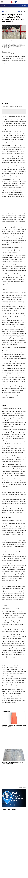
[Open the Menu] (2, 2)
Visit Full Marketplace (22, 711)
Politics (4, 11)
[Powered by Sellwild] (24, 787)
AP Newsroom (6, 51)
